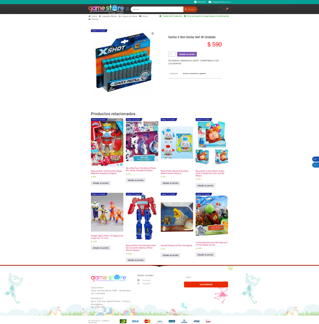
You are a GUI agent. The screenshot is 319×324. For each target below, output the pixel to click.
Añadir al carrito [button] (101, 183)
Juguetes (202, 73)
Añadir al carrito (187, 54)
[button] (153, 33)
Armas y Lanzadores (191, 73)
